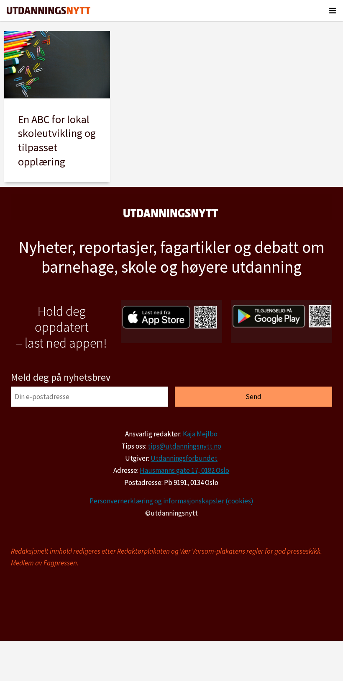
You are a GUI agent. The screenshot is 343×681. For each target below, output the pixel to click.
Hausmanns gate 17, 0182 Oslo (184, 470)
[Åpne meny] (332, 10)
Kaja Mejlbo (200, 434)
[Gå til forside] (48, 10)
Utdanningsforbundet (184, 458)
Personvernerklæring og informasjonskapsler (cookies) (171, 501)
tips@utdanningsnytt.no (184, 446)
